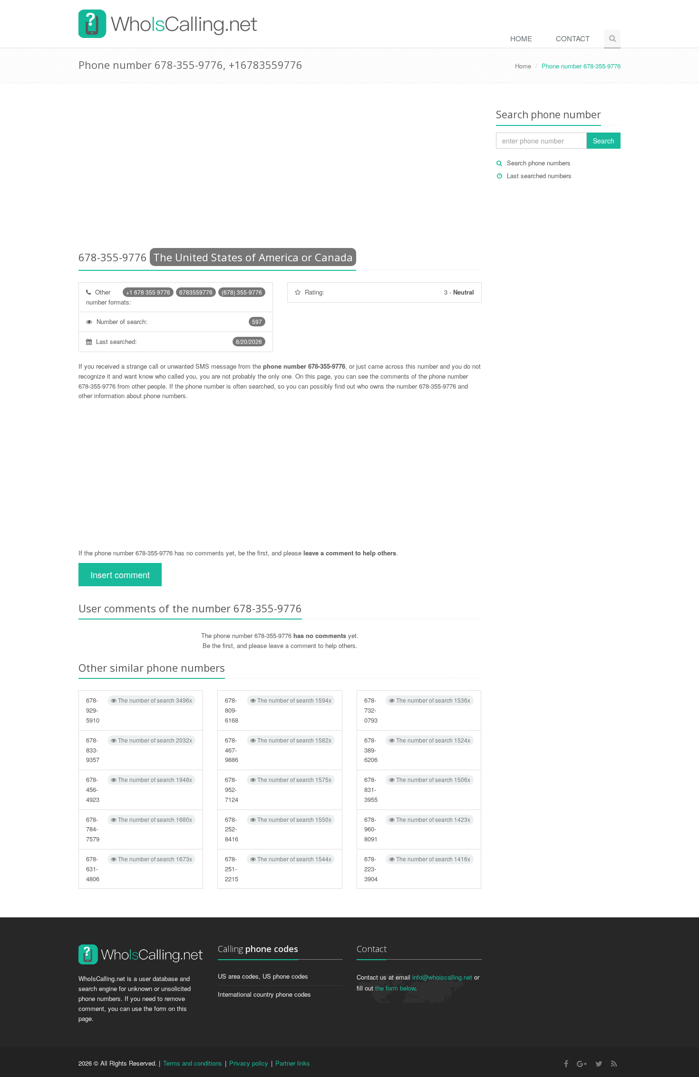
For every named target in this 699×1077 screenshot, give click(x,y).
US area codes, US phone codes (263, 976)
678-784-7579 (139, 829)
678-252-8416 (278, 829)
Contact (573, 38)
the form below (395, 987)
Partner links (292, 1062)
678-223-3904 (417, 868)
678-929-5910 (139, 710)
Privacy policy (248, 1062)
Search (603, 140)
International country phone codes (264, 994)
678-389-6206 (417, 749)
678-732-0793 (417, 710)
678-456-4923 (139, 789)
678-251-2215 (278, 868)
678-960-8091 (417, 829)
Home (521, 38)
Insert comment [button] (120, 574)
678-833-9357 (139, 749)
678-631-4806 (139, 868)
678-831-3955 (417, 789)
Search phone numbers (539, 162)
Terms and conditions (192, 1062)
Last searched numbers (539, 175)
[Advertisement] (280, 168)
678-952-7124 (278, 789)
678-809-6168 (278, 710)
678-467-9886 (278, 749)
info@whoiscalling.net (442, 977)
